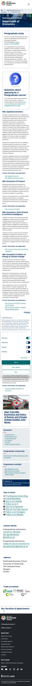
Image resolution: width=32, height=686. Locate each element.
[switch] (28, 342)
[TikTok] (19, 669)
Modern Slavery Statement (7, 646)
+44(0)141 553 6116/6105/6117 (16, 544)
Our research (8, 440)
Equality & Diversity (5, 644)
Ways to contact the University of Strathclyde (12, 663)
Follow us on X (12, 504)
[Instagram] (15, 669)
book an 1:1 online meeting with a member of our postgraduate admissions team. (15, 103)
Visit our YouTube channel (17, 509)
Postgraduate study (10, 438)
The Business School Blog (17, 496)
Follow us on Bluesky (14, 514)
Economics (4, 12)
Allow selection (16, 367)
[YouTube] (7, 669)
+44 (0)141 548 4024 (11, 532)
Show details (24, 357)
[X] (11, 669)
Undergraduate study (11, 436)
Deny (16, 372)
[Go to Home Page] (1, 10)
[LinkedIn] (22, 669)
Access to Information (6, 649)
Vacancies (3, 654)
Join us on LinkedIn (14, 501)
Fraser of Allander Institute (12, 444)
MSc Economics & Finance (12, 209)
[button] (16, 610)
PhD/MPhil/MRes (14, 44)
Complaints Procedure (6, 652)
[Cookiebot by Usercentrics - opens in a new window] (23, 313)
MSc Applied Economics (12, 176)
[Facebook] (3, 669)
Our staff (7, 442)
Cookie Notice (4, 638)
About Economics (10, 434)
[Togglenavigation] (28, 4)
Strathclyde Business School (13, 10)
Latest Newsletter (13, 499)
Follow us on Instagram (15, 512)
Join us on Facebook (14, 507)
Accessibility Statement (7, 641)
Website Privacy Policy (6, 636)
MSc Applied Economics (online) (14, 178)
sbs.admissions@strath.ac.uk (15, 546)
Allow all (16, 362)
